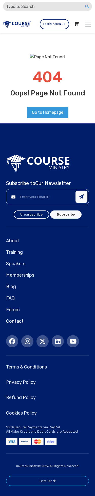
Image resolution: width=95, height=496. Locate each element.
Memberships (20, 275)
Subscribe (66, 214)
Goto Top (46, 481)
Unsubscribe (31, 214)
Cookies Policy (21, 413)
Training (14, 252)
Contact (15, 321)
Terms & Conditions (26, 367)
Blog (11, 286)
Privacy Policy (21, 382)
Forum (13, 310)
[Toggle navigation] (88, 24)
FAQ (10, 298)
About (12, 241)
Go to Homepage (47, 112)
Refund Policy (21, 397)
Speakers (15, 263)
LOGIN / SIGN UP (54, 24)
